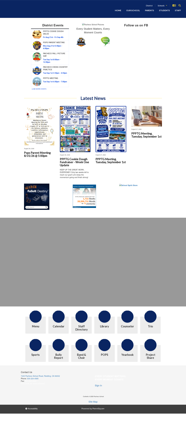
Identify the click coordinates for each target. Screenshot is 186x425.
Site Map (93, 401)
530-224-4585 (32, 378)
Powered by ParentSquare (92, 408)
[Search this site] (179, 5)
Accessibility (32, 408)
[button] (162, 5)
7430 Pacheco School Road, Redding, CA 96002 (40, 376)
